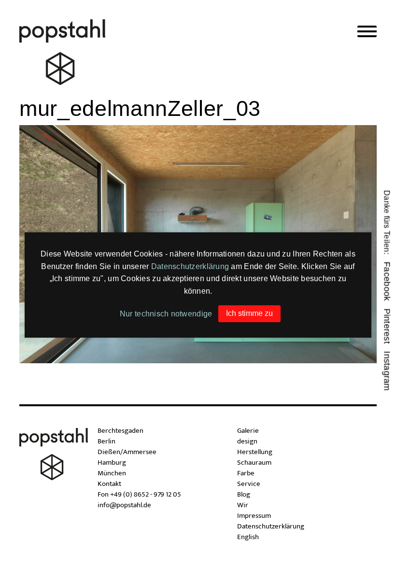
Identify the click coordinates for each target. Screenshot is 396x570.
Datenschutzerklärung (190, 266)
